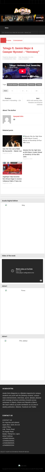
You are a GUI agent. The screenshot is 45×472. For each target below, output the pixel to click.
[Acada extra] (22, 11)
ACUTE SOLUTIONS (37, 469)
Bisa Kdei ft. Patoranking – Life (12, 99)
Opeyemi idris (18, 116)
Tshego (39, 84)
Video (14, 59)
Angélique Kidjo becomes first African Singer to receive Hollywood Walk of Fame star (12, 178)
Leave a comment (23, 59)
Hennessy (31, 84)
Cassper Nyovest (12, 84)
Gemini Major (23, 84)
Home (9, 40)
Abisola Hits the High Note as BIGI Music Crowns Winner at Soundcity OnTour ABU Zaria (32, 153)
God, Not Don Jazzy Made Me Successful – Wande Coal (16, 32)
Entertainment (17, 40)
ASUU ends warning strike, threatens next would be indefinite (34, 101)
